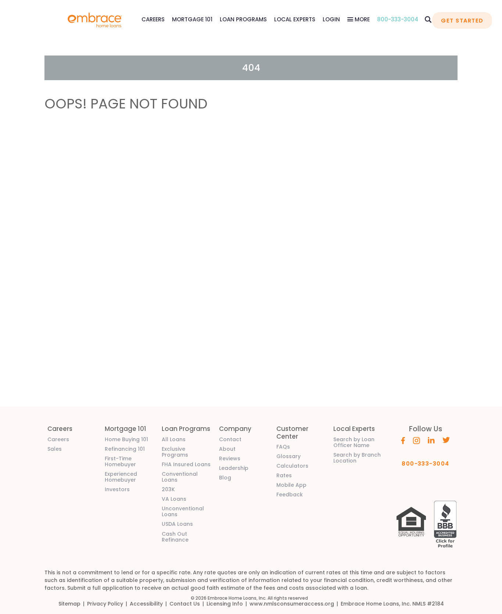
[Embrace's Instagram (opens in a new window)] (416, 439)
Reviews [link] (229, 458)
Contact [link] (230, 439)
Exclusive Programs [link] (175, 451)
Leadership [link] (233, 468)
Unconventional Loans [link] (183, 511)
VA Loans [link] (174, 499)
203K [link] (168, 489)
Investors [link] (117, 489)
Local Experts (294, 19)
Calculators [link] (292, 466)
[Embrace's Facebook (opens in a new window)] (403, 439)
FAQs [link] (283, 446)
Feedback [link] (289, 494)
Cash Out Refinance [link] (175, 536)
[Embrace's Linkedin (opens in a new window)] (431, 439)
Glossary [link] (288, 456)
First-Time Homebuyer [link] (120, 461)
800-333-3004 (397, 19)
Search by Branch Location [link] (357, 457)
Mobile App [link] (291, 485)
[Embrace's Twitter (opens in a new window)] (446, 439)
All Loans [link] (174, 439)
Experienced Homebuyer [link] (121, 476)
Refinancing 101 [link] (125, 449)
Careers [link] (58, 439)
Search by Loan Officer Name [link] (353, 442)
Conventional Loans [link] (180, 476)
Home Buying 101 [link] (126, 439)
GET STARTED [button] (462, 20)
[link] (94, 19)
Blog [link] (225, 477)
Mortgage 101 (192, 19)
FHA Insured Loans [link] (186, 464)
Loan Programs (243, 19)
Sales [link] (54, 449)
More (361, 19)
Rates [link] (284, 475)
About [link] (227, 449)
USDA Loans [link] (177, 524)
